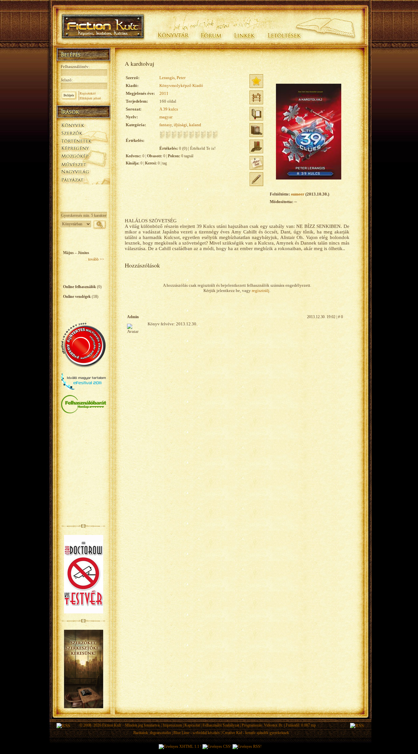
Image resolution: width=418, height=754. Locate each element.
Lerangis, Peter (172, 77)
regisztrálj (260, 290)
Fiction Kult (111, 725)
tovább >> (96, 259)
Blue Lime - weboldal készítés (196, 732)
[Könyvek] (83, 124)
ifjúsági (180, 124)
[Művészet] (83, 164)
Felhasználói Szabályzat (220, 725)
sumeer (297, 194)
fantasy (165, 124)
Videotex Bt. (273, 725)
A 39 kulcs (168, 109)
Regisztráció (88, 93)
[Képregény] (83, 148)
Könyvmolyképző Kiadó (181, 85)
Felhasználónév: (75, 66)
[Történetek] (83, 140)
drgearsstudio (160, 732)
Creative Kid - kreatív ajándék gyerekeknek (255, 732)
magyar (165, 116)
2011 (164, 93)
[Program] (83, 188)
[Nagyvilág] (83, 172)
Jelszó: (67, 79)
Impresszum (172, 725)
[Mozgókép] (83, 156)
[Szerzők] (83, 132)
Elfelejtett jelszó (90, 98)
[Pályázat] (83, 180)
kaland (195, 124)
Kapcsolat (192, 725)
